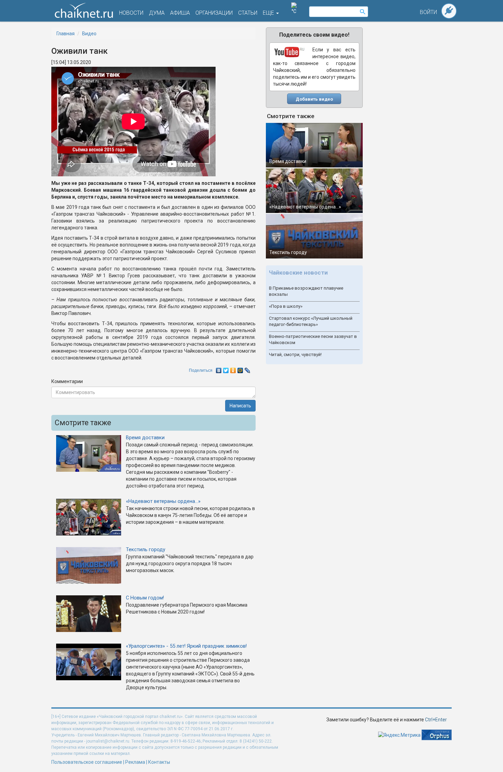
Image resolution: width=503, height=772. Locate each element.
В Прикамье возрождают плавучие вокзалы (306, 291)
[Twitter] (226, 368)
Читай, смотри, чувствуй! (295, 354)
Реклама (135, 762)
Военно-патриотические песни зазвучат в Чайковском (313, 339)
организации (214, 13)
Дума (157, 13)
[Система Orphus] (437, 734)
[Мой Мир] (240, 368)
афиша (180, 13)
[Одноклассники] (233, 368)
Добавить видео (314, 99)
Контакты (159, 762)
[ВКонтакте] (218, 368)
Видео (89, 33)
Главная (65, 33)
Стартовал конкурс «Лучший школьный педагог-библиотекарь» (310, 321)
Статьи (247, 13)
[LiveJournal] (247, 368)
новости (131, 13)
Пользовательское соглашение (86, 762)
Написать (240, 405)
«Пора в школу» (285, 306)
